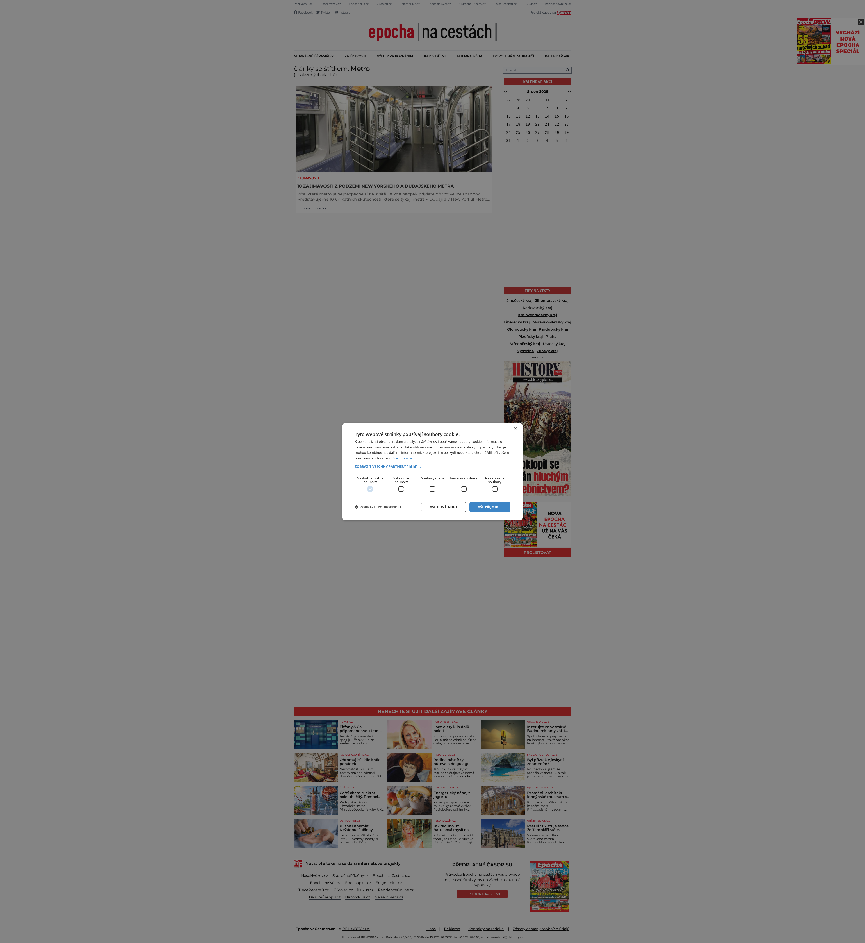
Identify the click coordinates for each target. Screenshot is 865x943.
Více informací (403, 458)
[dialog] (432, 471)
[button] (432, 466)
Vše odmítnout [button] (444, 507)
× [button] (515, 428)
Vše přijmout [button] (490, 507)
